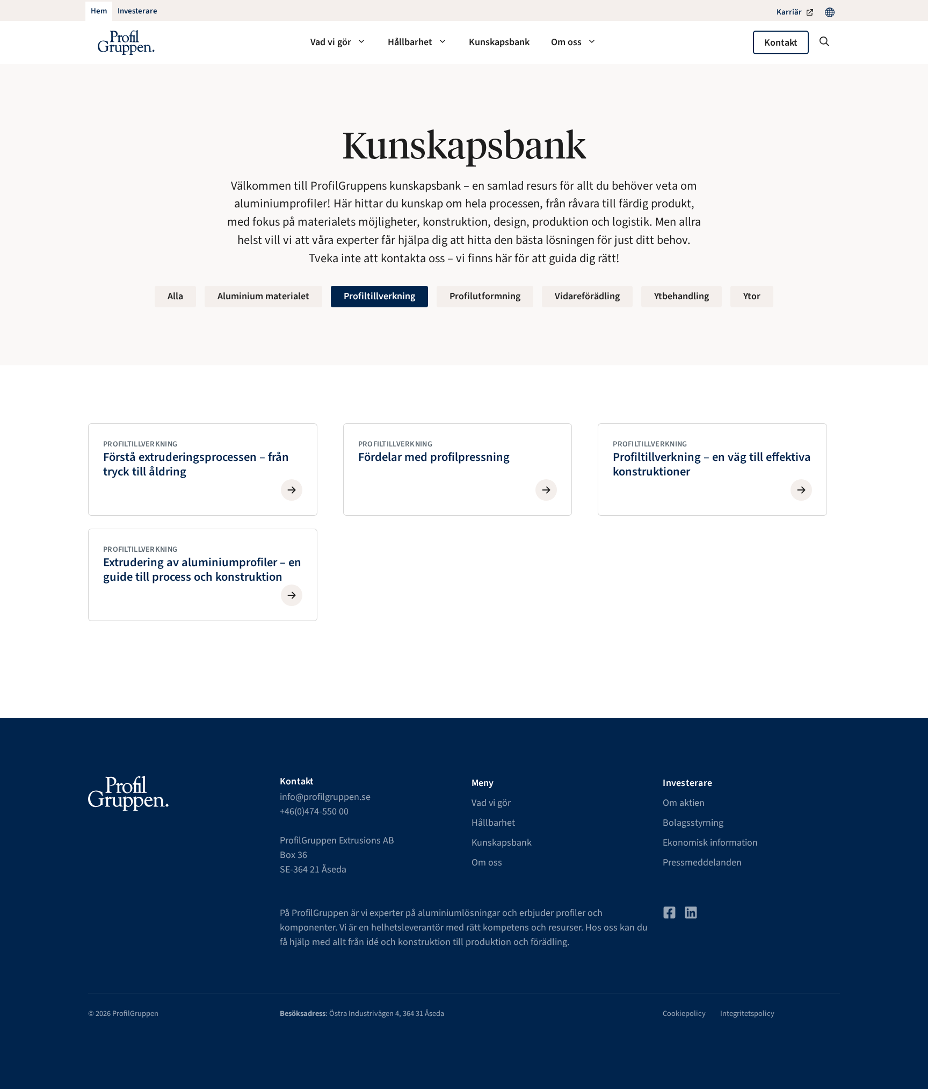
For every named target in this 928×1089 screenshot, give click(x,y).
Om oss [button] (566, 42)
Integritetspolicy (747, 1013)
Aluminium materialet (263, 296)
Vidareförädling (587, 296)
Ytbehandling (681, 296)
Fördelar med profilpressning (434, 457)
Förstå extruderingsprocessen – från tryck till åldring (196, 464)
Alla (175, 296)
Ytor (751, 296)
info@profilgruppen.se (325, 797)
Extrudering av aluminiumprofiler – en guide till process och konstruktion (202, 570)
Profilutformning (485, 296)
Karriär (789, 12)
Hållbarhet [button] (410, 42)
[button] (824, 42)
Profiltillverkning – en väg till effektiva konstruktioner (712, 464)
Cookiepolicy (684, 1013)
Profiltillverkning (379, 296)
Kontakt (781, 42)
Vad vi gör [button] (330, 42)
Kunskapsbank (499, 42)
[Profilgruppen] (126, 42)
